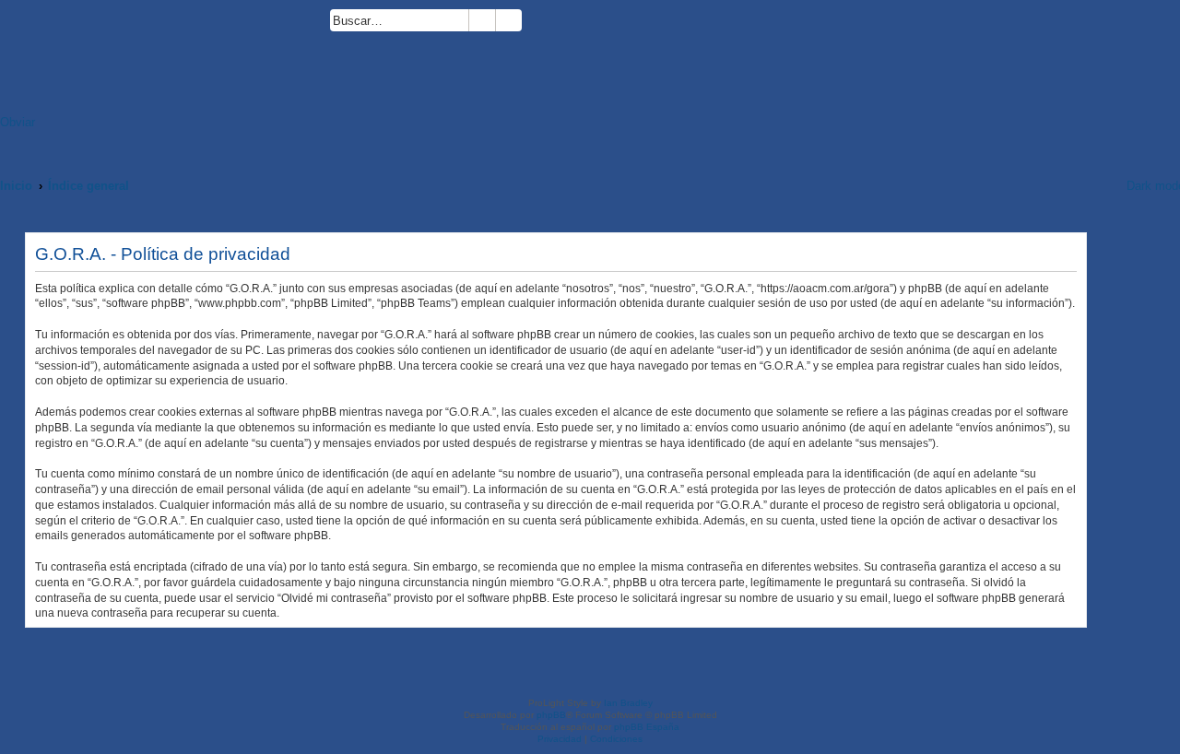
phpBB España (646, 727)
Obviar (17, 122)
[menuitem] (530, 23)
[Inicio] (165, 61)
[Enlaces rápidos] (1088, 186)
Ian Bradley (628, 703)
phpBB (551, 715)
